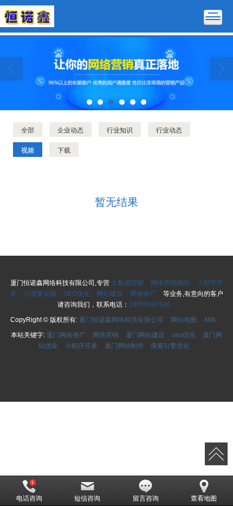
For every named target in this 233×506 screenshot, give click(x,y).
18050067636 (150, 304)
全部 (27, 129)
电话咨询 (29, 498)
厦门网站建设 (145, 335)
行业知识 (120, 129)
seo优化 (184, 335)
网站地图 (184, 320)
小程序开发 (81, 346)
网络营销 (106, 335)
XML (210, 320)
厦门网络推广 (66, 335)
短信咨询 (87, 498)
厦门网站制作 (124, 346)
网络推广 (143, 294)
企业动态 (70, 129)
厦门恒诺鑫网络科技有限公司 (121, 320)
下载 (63, 149)
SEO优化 (76, 294)
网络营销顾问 (170, 283)
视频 (27, 149)
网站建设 (110, 294)
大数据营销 (127, 283)
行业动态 (169, 129)
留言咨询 (146, 498)
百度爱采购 (40, 294)
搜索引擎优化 (170, 346)
